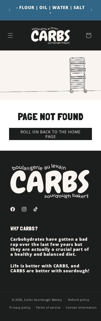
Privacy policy (20, 307)
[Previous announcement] (9, 10)
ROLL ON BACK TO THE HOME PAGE (50, 134)
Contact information (81, 307)
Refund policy (78, 300)
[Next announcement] (91, 10)
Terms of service (48, 307)
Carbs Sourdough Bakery (43, 299)
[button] (10, 35)
